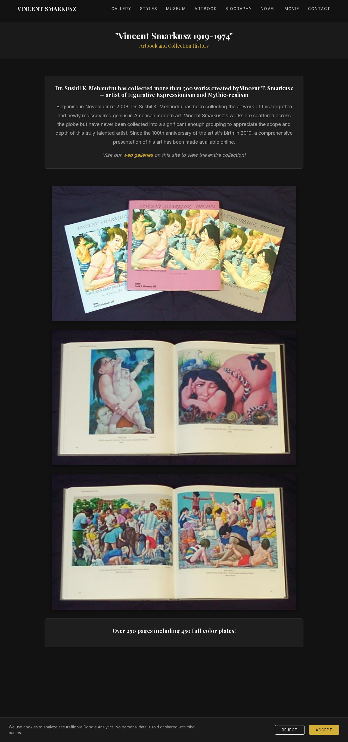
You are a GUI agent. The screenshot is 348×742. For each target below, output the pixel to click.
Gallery (121, 8)
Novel (268, 8)
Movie (292, 8)
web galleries (138, 155)
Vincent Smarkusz (46, 8)
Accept (324, 730)
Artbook (206, 8)
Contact (319, 8)
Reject (290, 730)
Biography (239, 8)
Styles (148, 8)
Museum (176, 8)
